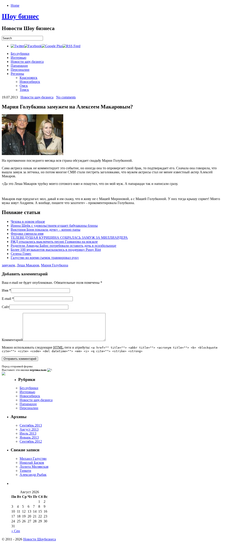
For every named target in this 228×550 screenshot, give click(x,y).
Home (15, 5)
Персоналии (20, 70)
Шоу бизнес (20, 16)
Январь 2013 (29, 437)
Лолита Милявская (34, 466)
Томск (24, 90)
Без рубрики (20, 53)
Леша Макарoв (28, 265)
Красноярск (28, 78)
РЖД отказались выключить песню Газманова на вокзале (54, 241)
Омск (24, 86)
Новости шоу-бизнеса (27, 61)
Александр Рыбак (33, 474)
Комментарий (12, 340)
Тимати (25, 470)
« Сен (15, 531)
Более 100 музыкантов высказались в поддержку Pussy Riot (56, 249)
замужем (8, 265)
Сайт (5, 307)
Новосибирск (30, 82)
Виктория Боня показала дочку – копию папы (45, 229)
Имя (5, 290)
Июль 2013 (28, 433)
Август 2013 (29, 429)
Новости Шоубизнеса (39, 539)
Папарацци (19, 65)
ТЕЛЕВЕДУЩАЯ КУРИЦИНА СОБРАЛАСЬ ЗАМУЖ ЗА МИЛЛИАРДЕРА (69, 237)
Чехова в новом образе (28, 221)
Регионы (17, 74)
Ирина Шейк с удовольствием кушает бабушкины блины (54, 225)
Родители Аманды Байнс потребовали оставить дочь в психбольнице (63, 245)
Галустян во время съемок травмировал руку (45, 258)
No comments (66, 97)
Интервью (18, 57)
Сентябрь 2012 (31, 441)
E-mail (6, 299)
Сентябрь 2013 (31, 425)
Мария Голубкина (54, 265)
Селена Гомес (21, 254)
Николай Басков (32, 462)
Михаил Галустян (33, 458)
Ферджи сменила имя (27, 233)
